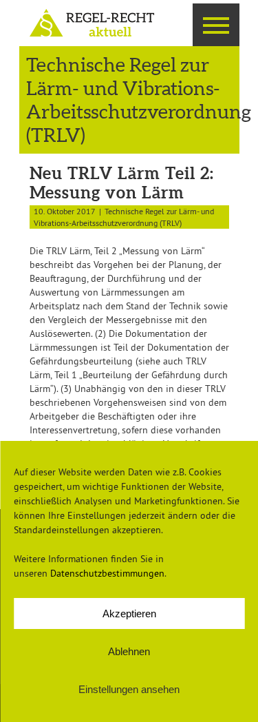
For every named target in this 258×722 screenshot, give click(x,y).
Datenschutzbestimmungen (107, 573)
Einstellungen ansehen (129, 689)
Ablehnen (129, 651)
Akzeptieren (129, 613)
